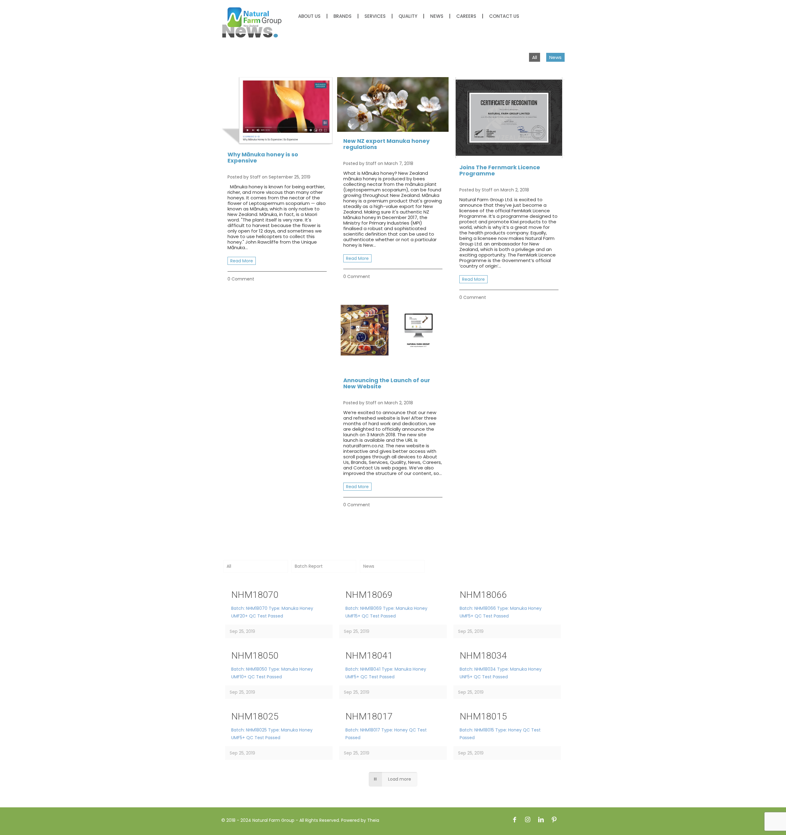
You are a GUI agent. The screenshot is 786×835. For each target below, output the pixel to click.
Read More (241, 261)
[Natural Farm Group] (255, 16)
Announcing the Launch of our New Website (386, 383)
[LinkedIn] (541, 819)
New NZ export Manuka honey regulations (386, 144)
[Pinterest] (554, 819)
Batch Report (309, 566)
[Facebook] (514, 819)
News (555, 57)
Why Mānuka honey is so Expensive (263, 157)
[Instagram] (527, 819)
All (534, 57)
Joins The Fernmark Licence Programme (499, 170)
